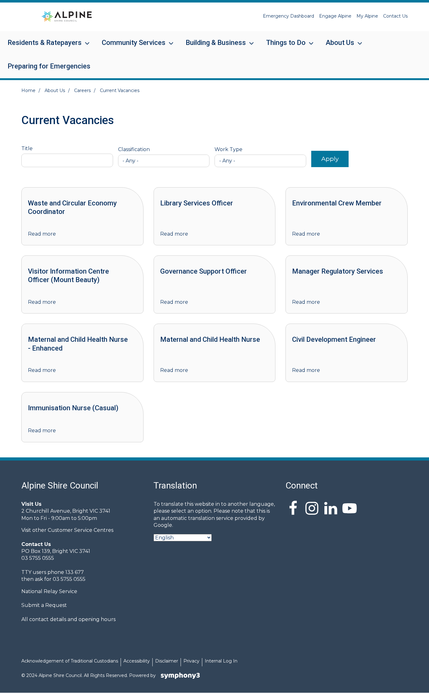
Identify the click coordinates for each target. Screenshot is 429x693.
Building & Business (212, 47)
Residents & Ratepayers (41, 47)
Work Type (228, 149)
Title (27, 148)
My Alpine (367, 16)
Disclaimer (166, 661)
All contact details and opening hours (68, 619)
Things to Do (282, 47)
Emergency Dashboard (288, 16)
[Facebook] (293, 509)
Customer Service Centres (80, 530)
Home (28, 90)
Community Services (130, 47)
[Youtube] (349, 509)
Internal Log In (221, 661)
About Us (336, 47)
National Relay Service (49, 591)
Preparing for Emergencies (49, 66)
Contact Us (395, 16)
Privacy (191, 661)
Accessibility (136, 661)
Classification (134, 149)
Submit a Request (44, 605)
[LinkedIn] (330, 509)
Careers (82, 90)
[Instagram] (311, 509)
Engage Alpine (335, 16)
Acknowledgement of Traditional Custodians (69, 661)
